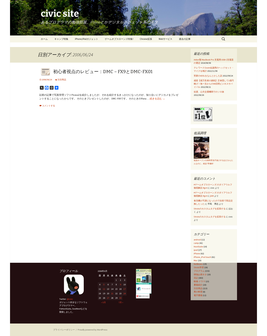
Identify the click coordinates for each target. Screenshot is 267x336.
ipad (196, 250)
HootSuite (198, 246)
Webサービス (165, 38)
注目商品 (61, 79)
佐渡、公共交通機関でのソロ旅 (209, 91)
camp (196, 243)
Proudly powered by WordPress (92, 329)
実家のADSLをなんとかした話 (208, 75)
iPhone (197, 253)
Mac (195, 260)
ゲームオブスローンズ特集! (119, 38)
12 (104, 289)
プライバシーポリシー (64, 329)
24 (124, 293)
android (197, 239)
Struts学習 (199, 267)
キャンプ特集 (61, 38)
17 (124, 289)
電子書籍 (198, 295)
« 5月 (103, 302)
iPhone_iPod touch (202, 257)
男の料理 (198, 291)
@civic (70, 299)
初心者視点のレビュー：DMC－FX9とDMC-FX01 (103, 71)
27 (108, 298)
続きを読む (157, 98)
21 (112, 293)
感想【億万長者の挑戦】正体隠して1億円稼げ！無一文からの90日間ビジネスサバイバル (214, 83)
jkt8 (212, 195)
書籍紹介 (198, 284)
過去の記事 (185, 38)
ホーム (44, 38)
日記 (196, 277)
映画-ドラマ (199, 281)
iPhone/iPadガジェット (86, 38)
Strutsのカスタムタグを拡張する (209, 208)
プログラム (199, 271)
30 (120, 298)
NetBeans (198, 264)
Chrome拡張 (146, 38)
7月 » (121, 302)
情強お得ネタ (200, 274)
